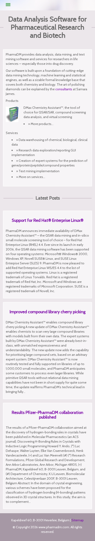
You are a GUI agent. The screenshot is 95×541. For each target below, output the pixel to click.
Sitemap (77, 520)
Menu (8, 4)
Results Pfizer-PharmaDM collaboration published (47, 415)
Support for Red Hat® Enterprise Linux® (47, 220)
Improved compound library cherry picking (48, 311)
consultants (63, 89)
